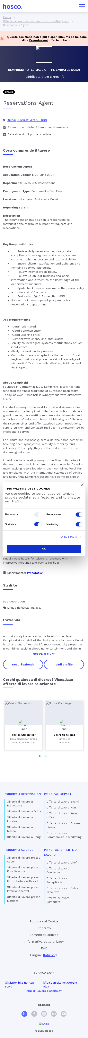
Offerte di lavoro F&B (61, 807)
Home (7, 17)
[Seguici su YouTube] (64, 1014)
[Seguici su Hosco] (24, 1014)
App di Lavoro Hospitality (44, 990)
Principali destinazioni (23, 794)
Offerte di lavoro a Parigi (24, 837)
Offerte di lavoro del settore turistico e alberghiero (36, 21)
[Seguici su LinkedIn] (54, 1014)
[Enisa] (44, 1024)
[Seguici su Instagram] (44, 1014)
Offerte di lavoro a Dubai (24, 811)
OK (44, 548)
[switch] (79, 514)
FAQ (44, 948)
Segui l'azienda (23, 664)
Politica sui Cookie (44, 921)
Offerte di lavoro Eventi (62, 801)
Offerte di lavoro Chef (61, 862)
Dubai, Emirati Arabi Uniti (27, 120)
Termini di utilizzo (44, 935)
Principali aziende (19, 849)
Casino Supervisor (23, 734)
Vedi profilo (64, 664)
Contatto (44, 928)
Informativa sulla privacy (44, 941)
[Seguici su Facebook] (34, 1014)
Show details (68, 536)
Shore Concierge (64, 734)
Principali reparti (58, 794)
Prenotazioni (38, 40)
